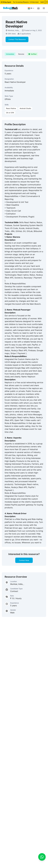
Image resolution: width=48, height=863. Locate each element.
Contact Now (24, 560)
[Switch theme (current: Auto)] (38, 8)
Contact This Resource (17, 39)
